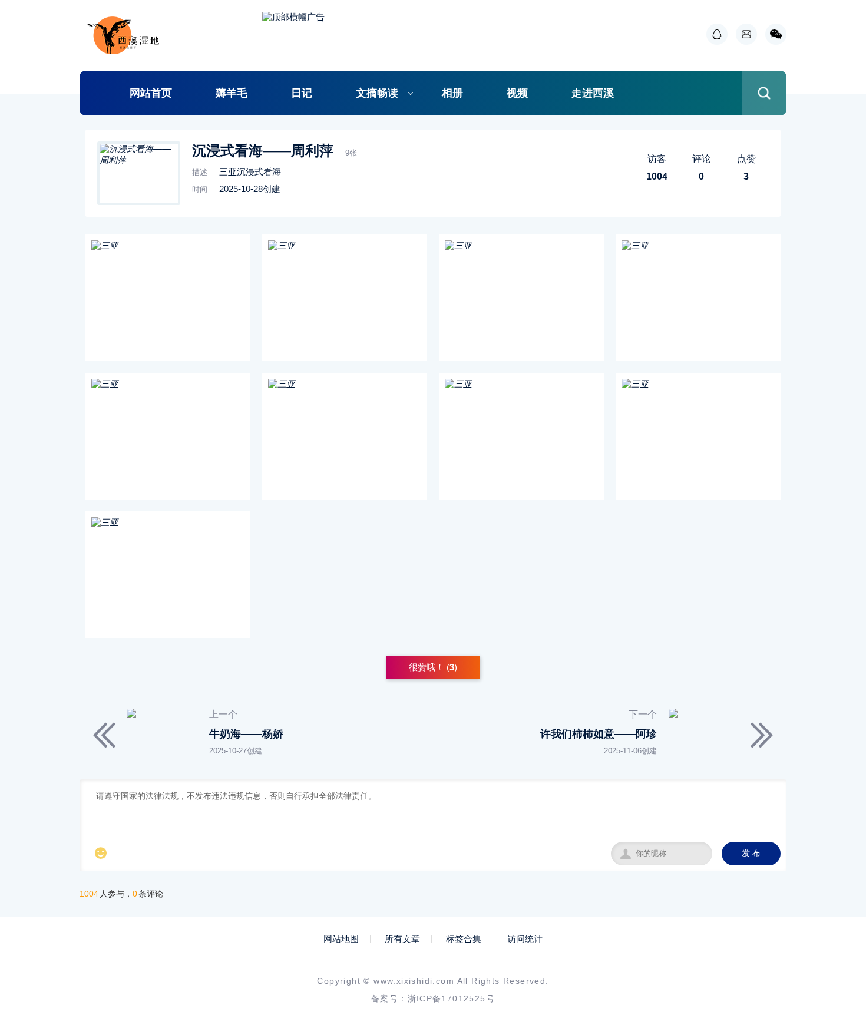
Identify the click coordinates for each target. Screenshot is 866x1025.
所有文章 (402, 939)
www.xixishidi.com (413, 981)
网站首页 (151, 93)
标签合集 (463, 939)
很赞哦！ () (433, 667)
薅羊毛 (231, 93)
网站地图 (341, 939)
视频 (517, 93)
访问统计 (525, 939)
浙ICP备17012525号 (451, 998)
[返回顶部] (828, 908)
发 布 (751, 853)
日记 (301, 93)
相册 (452, 93)
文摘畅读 (377, 93)
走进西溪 (592, 93)
